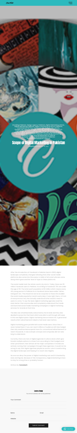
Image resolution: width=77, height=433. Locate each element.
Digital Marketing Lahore (55, 125)
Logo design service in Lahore (26, 131)
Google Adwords (37, 129)
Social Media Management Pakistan (29, 134)
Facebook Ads (39, 128)
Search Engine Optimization (24, 132)
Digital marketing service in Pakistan (48, 126)
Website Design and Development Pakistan (38, 137)
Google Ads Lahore (52, 128)
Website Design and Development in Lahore (38, 135)
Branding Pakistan (19, 125)
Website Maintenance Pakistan (38, 138)
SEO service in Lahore (54, 132)
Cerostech (32, 146)
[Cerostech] (10, 3)
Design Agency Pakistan (36, 125)
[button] (68, 429)
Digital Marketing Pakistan (24, 126)
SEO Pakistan (41, 132)
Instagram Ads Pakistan (53, 129)
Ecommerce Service (25, 128)
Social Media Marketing (52, 134)
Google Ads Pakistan (22, 129)
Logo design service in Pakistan (49, 131)
